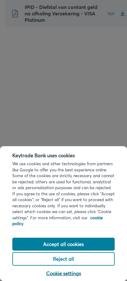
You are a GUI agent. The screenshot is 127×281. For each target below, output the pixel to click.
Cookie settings (63, 273)
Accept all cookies (63, 244)
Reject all (63, 259)
